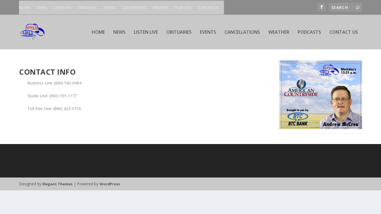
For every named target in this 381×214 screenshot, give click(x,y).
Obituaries (87, 7)
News (42, 7)
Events (109, 7)
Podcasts (183, 7)
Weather (160, 7)
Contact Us (208, 7)
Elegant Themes (57, 183)
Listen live (63, 7)
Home (24, 7)
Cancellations (134, 7)
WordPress (110, 183)
